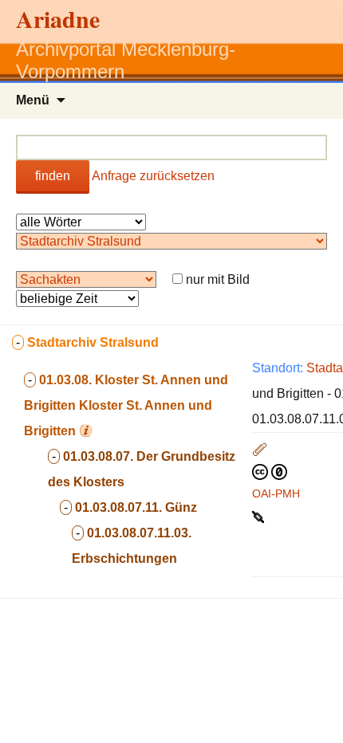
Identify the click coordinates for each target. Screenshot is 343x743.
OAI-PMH (276, 493)
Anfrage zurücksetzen (153, 176)
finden (52, 176)
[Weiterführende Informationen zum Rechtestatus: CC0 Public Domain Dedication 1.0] (269, 471)
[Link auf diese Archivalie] (259, 515)
